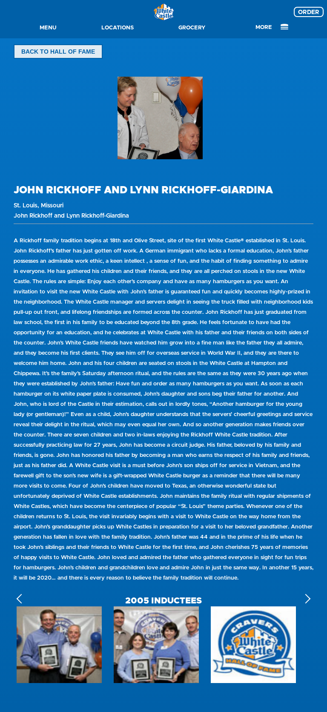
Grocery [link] (192, 27)
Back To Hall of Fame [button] (58, 51)
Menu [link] (48, 27)
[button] (306, 599)
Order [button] (308, 11)
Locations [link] (117, 27)
